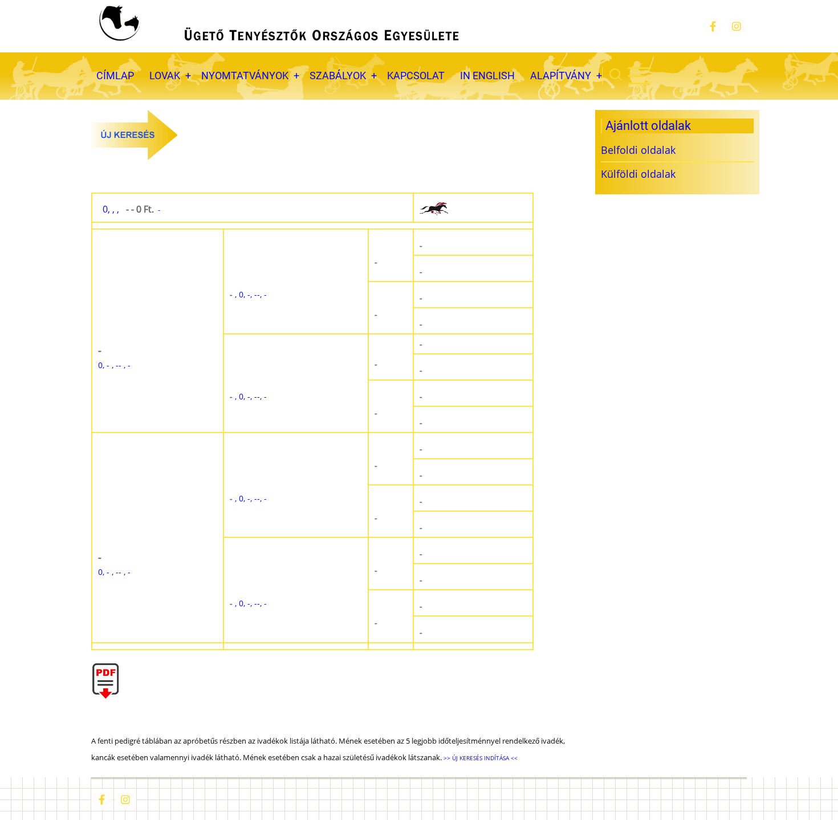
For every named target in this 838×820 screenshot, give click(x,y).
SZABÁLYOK (338, 75)
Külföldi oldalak (638, 174)
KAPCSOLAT (416, 75)
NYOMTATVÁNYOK (244, 75)
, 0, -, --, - (248, 294)
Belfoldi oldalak (638, 150)
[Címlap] (277, 26)
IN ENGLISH (487, 75)
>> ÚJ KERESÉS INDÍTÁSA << (480, 758)
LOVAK (164, 75)
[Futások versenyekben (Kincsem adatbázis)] (473, 208)
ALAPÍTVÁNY (560, 75)
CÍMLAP (115, 75)
